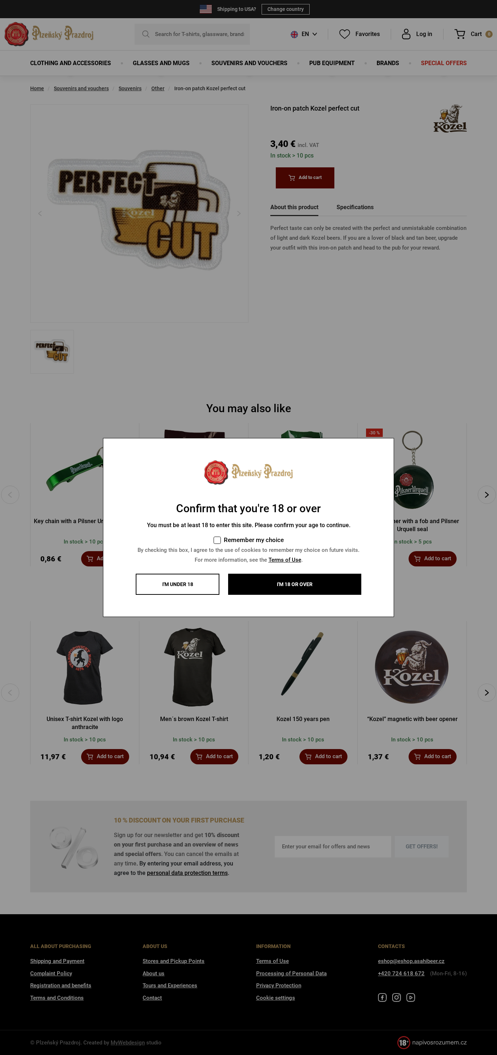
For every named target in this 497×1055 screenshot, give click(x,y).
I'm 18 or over (295, 584)
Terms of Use (285, 560)
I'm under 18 (177, 584)
